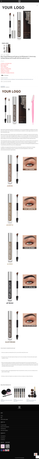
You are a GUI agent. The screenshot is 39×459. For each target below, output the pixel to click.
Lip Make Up (3, 439)
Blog (1, 417)
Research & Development (5, 426)
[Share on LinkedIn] (10, 81)
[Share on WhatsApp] (1, 81)
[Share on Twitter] (5, 81)
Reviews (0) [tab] (7, 87)
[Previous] (0, 395)
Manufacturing (3, 428)
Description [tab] (3, 87)
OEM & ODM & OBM (4, 419)
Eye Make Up (3, 437)
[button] (1, 1)
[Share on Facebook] (3, 81)
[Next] (38, 395)
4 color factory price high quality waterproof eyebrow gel (31, 401)
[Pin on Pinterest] (8, 81)
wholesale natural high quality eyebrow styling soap (6, 401)
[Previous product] (3, 61)
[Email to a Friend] (7, 81)
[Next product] (1, 61)
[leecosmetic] (19, 1)
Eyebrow (6, 77)
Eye (4, 77)
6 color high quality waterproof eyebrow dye (18, 401)
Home (2, 415)
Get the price (5, 75)
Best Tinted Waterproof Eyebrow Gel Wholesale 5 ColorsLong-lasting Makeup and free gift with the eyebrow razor (17, 79)
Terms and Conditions (4, 430)
